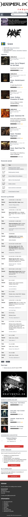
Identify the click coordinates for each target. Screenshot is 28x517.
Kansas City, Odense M (14, 349)
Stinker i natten (11, 183)
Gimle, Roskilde (12, 240)
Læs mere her (14, 476)
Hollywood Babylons (11, 438)
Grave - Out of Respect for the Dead (17, 64)
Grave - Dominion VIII (17, 116)
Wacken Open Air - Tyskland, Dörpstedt (15, 264)
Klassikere (6, 504)
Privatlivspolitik (7, 509)
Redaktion (6, 503)
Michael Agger (14, 58)
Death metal (10, 49)
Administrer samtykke (9, 511)
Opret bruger (20, 12)
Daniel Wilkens (15, 143)
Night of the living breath (14, 180)
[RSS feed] (27, 9)
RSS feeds (6, 508)
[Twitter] (20, 9)
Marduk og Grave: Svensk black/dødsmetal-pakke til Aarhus (16, 168)
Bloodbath (6, 52)
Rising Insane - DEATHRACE (17, 403)
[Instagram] (22, 9)
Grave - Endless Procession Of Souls (16, 98)
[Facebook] (18, 9)
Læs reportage (12, 310)
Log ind (15, 12)
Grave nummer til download (14, 187)
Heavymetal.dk (14, 4)
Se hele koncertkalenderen (14, 446)
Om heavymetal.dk (8, 501)
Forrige (2, 361)
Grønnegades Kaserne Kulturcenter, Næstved (17, 229)
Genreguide (6, 505)
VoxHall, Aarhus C (13, 286)
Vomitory (14, 50)
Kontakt (26, 12)
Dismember (19, 50)
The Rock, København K (14, 317)
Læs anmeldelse (12, 207)
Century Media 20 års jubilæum (15, 176)
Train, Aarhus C (12, 340)
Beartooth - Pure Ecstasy (16, 426)
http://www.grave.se (14, 47)
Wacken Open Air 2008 (9, 367)
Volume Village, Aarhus (14, 204)
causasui (13, 92)
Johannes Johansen (16, 75)
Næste (9, 361)
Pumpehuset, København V (15, 252)
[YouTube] (24, 9)
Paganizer (24, 50)
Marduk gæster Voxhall (13, 172)
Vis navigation (1, 14)
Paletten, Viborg (12, 276)
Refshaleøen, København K (15, 307)
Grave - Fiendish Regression (15, 135)
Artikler (5, 507)
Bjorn (13, 110)
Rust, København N (11, 441)
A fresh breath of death (13, 191)
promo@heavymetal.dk (10, 495)
